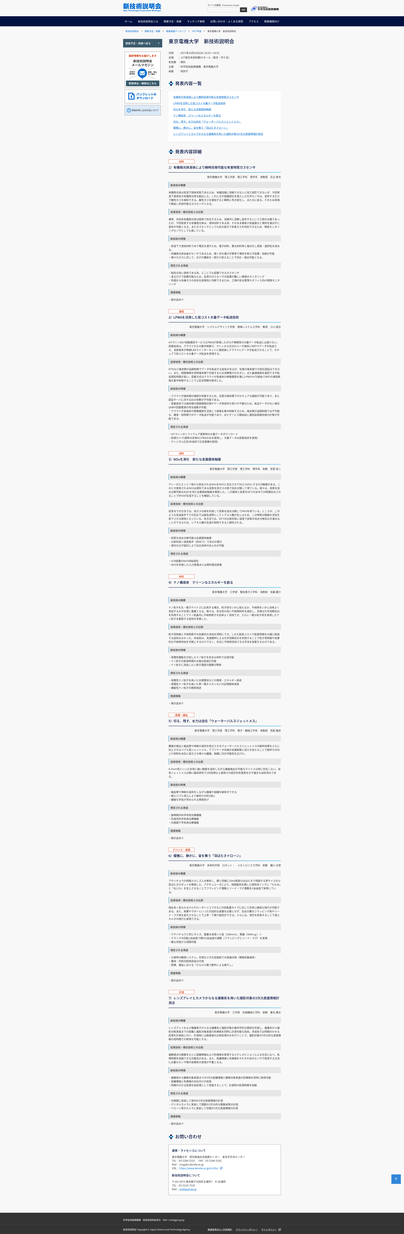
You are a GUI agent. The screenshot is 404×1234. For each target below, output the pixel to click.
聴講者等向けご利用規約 (220, 1229)
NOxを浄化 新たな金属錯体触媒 (192, 109)
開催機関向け (271, 21)
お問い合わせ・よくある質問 (226, 21)
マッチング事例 (196, 21)
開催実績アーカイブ (176, 31)
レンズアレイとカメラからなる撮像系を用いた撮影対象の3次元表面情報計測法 (218, 134)
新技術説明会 (132, 31)
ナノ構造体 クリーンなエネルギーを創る (197, 115)
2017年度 (196, 31)
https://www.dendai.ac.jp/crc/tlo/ (198, 1168)
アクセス (254, 21)
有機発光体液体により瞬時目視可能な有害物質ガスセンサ (206, 97)
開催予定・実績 (172, 21)
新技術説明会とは (148, 21)
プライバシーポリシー (247, 1229)
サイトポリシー (269, 1229)
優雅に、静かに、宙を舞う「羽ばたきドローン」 (201, 128)
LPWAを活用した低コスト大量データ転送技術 (199, 103)
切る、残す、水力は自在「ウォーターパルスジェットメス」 (207, 121)
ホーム (128, 21)
